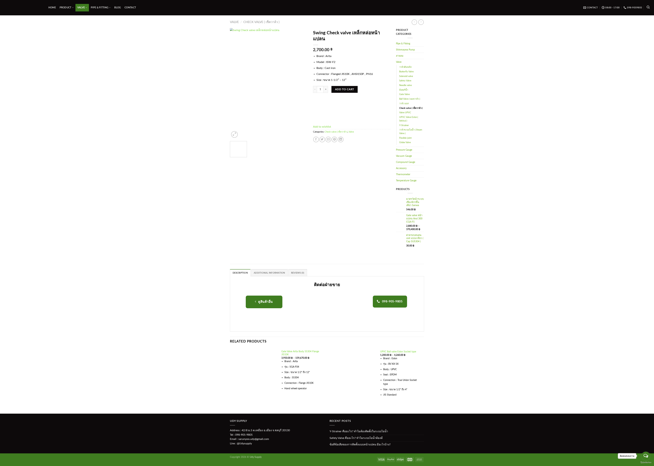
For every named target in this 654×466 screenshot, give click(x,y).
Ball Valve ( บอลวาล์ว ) (409, 99)
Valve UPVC (405, 113)
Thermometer (403, 174)
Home (52, 7)
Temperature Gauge (406, 180)
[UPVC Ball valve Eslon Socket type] (352, 375)
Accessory (401, 168)
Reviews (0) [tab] (297, 273)
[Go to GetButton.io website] (645, 462)
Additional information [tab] (269, 273)
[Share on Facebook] (316, 139)
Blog (117, 7)
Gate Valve (404, 94)
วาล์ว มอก (404, 104)
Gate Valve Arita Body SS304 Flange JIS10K (300, 353)
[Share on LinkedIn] (341, 139)
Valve (81, 7)
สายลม (399, 56)
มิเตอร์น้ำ (403, 90)
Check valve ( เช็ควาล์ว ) (261, 22)
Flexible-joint (405, 138)
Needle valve (405, 85)
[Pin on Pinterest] (334, 139)
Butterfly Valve (406, 72)
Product (65, 7)
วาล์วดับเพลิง (405, 67)
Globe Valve (405, 142)
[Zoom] (234, 134)
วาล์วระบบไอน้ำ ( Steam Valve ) (410, 132)
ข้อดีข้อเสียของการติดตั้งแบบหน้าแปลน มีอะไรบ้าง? (360, 444)
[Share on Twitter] (322, 139)
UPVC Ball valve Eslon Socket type (398, 351)
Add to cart (344, 89)
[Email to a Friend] (328, 139)
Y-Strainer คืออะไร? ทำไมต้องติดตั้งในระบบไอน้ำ (359, 431)
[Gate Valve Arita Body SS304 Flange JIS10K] (254, 372)
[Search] (648, 7)
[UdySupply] (22, 7)
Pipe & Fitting (99, 7)
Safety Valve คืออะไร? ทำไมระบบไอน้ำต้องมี (356, 438)
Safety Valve (405, 81)
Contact (130, 7)
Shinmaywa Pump (405, 49)
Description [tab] (240, 273)
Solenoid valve (406, 76)
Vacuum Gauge (404, 156)
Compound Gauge (405, 162)
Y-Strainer (404, 125)
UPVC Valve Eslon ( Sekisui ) (408, 119)
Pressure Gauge (404, 150)
